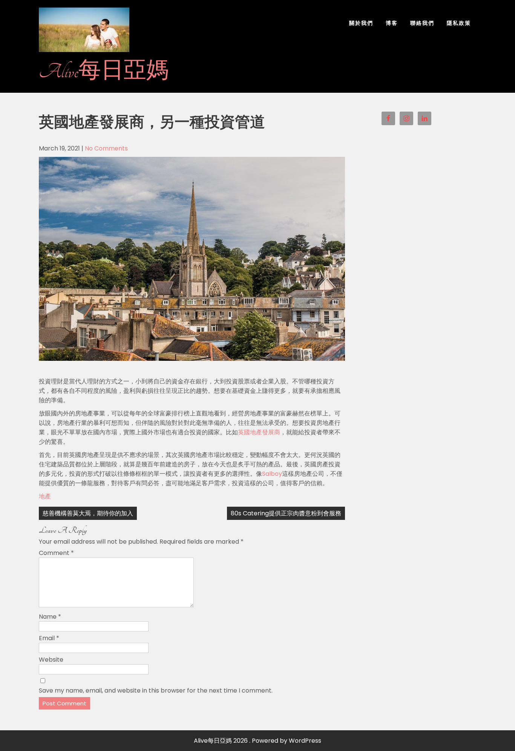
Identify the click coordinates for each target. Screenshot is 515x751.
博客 (392, 23)
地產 (45, 496)
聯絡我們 (422, 23)
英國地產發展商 (259, 432)
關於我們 (361, 23)
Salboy (272, 473)
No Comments (106, 148)
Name (50, 616)
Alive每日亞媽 (104, 71)
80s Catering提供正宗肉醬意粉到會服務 (286, 513)
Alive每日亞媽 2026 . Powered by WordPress (257, 740)
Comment (56, 553)
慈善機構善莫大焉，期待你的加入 (88, 513)
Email (49, 638)
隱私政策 (459, 23)
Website (51, 659)
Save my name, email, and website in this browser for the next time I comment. (156, 690)
